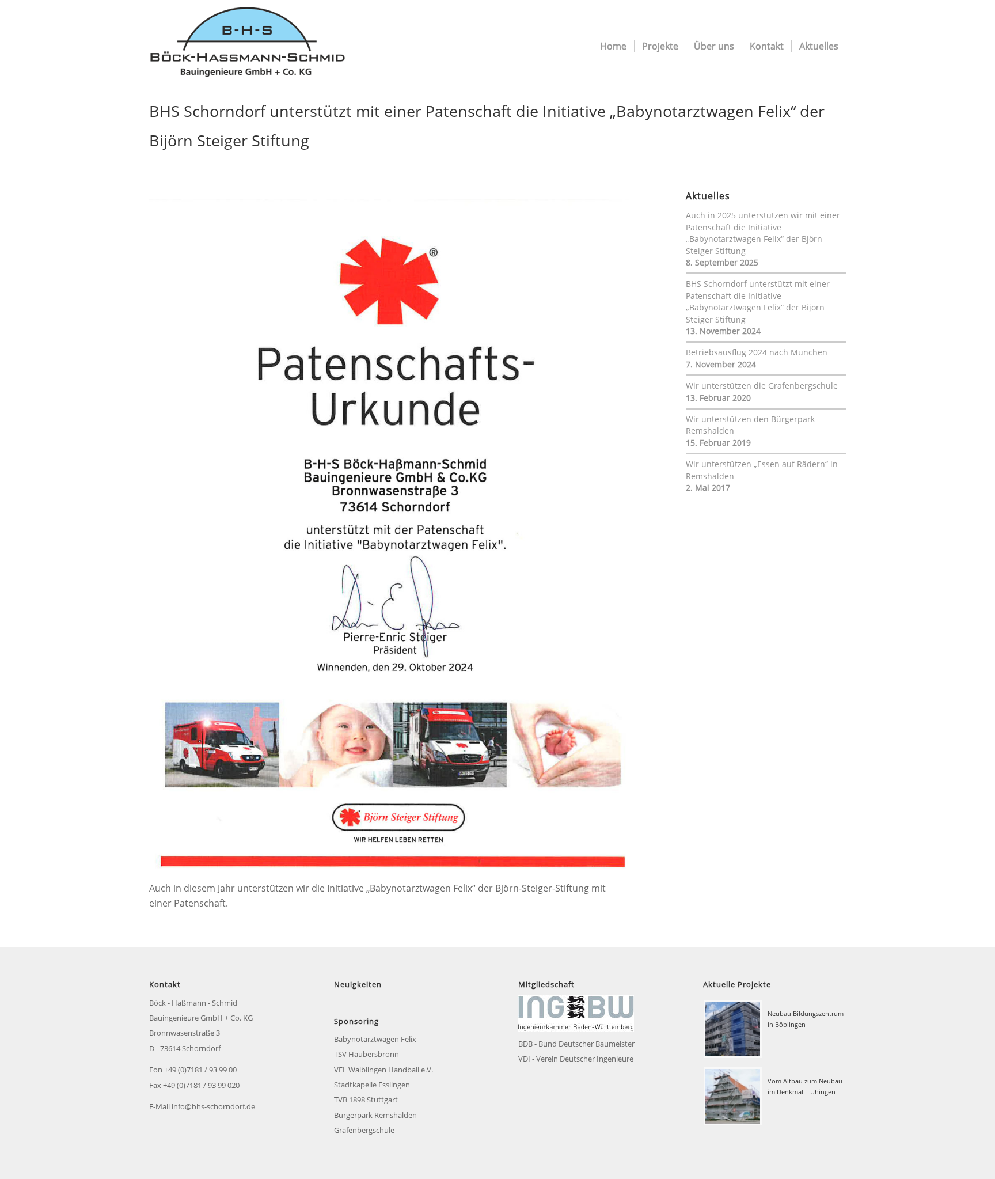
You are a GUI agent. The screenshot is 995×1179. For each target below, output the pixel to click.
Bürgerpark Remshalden (375, 1115)
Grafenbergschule (364, 1130)
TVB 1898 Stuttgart (366, 1099)
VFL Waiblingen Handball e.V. (383, 1069)
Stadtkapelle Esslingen (372, 1084)
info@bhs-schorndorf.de (213, 1106)
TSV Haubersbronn (366, 1054)
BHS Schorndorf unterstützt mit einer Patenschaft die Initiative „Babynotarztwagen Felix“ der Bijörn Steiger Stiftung (758, 301)
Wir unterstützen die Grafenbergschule (762, 385)
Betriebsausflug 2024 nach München (756, 352)
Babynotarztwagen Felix (375, 1039)
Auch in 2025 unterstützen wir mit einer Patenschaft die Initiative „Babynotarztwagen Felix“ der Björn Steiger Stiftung (763, 233)
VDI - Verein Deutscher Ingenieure (575, 1058)
